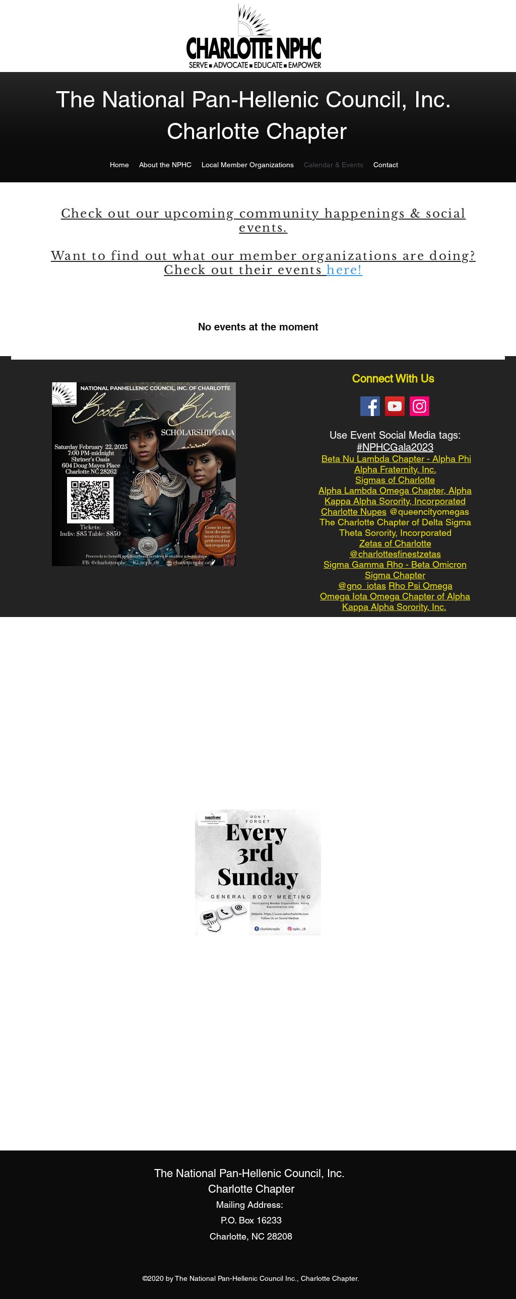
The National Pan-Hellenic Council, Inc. (254, 99)
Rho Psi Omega (421, 585)
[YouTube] (395, 406)
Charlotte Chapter (257, 131)
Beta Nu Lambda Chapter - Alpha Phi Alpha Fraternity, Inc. (396, 463)
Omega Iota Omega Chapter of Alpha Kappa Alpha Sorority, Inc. (395, 601)
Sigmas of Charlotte (395, 479)
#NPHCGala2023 (395, 447)
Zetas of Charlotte (395, 543)
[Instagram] (419, 406)
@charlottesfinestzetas (395, 554)
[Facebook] (370, 406)
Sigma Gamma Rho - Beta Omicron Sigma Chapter (395, 569)
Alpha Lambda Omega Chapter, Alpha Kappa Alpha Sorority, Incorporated (395, 495)
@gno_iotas (362, 585)
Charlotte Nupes (353, 511)
